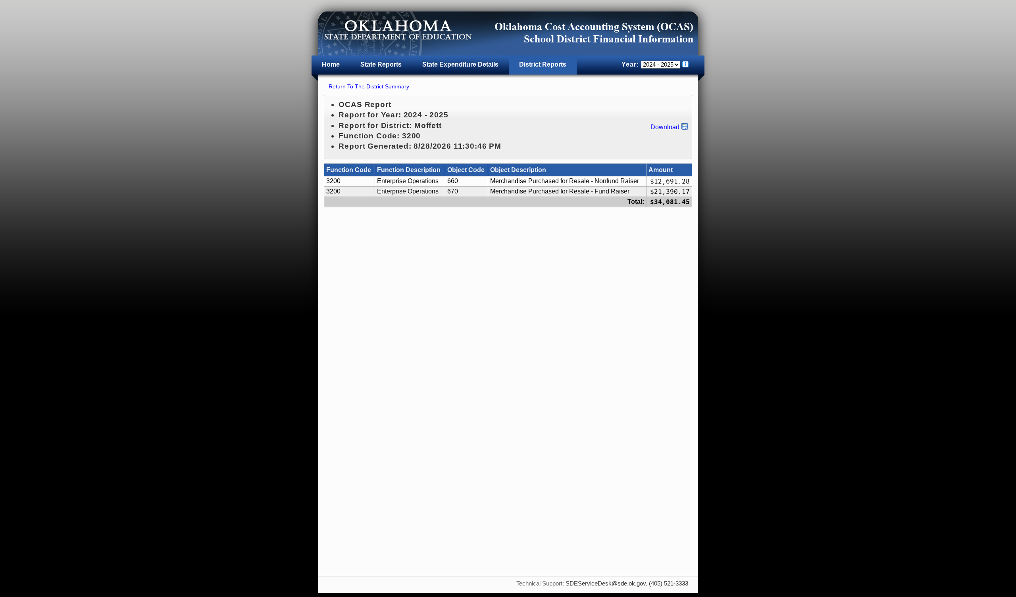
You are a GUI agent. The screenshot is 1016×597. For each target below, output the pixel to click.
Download (664, 127)
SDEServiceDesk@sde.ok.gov (606, 583)
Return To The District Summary (369, 86)
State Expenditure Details (460, 64)
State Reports (381, 64)
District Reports (542, 64)
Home (331, 64)
